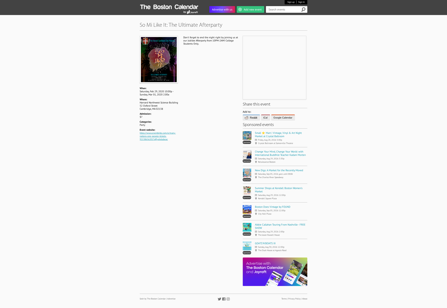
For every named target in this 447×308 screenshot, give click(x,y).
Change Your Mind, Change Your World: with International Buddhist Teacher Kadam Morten (280, 153)
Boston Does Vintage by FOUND (272, 206)
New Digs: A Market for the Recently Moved (279, 170)
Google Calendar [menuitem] (282, 117)
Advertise (171, 298)
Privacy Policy (294, 298)
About (304, 298)
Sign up (291, 2)
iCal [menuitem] (265, 117)
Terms (284, 298)
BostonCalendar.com (169, 6)
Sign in (301, 2)
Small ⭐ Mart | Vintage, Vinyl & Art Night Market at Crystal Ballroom (278, 134)
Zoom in (159, 59)
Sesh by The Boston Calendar (153, 298)
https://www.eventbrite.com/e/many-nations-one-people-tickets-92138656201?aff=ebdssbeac (158, 136)
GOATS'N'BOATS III (265, 243)
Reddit (253, 117)
